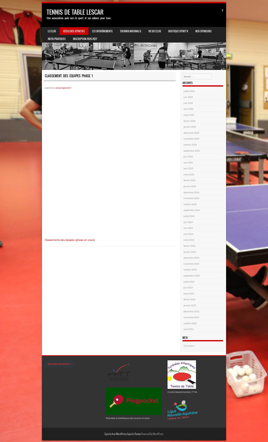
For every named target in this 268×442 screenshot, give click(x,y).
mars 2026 (189, 114)
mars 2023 (189, 293)
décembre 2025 (191, 132)
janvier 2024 (190, 251)
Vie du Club (154, 31)
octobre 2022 (190, 323)
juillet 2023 (189, 281)
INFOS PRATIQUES (57, 39)
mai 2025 (188, 162)
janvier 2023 (190, 305)
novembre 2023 (191, 263)
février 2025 (189, 180)
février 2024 (189, 245)
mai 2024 (188, 227)
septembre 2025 (192, 150)
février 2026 (189, 120)
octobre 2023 (190, 269)
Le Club (52, 31)
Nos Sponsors (203, 31)
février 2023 (189, 299)
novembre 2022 (191, 317)
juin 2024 (188, 222)
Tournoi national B (130, 31)
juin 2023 (188, 287)
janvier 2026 (190, 126)
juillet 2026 (189, 91)
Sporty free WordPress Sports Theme (122, 434)
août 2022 (189, 329)
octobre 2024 (190, 204)
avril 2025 (188, 168)
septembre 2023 (192, 275)
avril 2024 (188, 233)
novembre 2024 (191, 198)
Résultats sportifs (74, 31)
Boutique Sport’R (178, 31)
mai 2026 (188, 102)
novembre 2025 (191, 138)
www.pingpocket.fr (63, 87)
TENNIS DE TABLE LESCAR (75, 12)
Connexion (189, 345)
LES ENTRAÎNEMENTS (102, 31)
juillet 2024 (189, 216)
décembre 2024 (191, 192)
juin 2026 (188, 96)
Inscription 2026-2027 (85, 39)
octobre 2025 (190, 144)
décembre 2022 (191, 311)
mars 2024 (189, 239)
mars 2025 (189, 174)
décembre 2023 (191, 257)
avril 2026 (188, 108)
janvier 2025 (190, 186)
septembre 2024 (192, 210)
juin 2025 (188, 156)
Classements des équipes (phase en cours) (70, 240)
